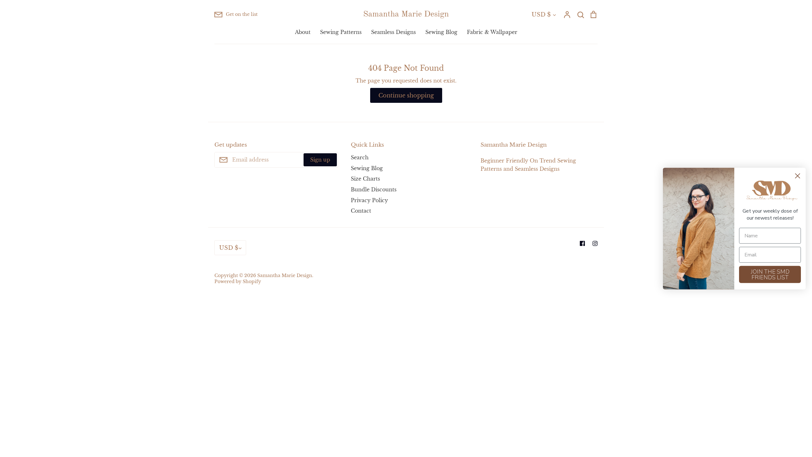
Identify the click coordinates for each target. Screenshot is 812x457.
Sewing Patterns (341, 32)
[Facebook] (582, 243)
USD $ (541, 14)
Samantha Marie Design (406, 14)
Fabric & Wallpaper (492, 32)
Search (360, 157)
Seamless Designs (393, 32)
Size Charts (365, 179)
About (303, 32)
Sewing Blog (441, 32)
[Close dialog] (797, 176)
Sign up (320, 159)
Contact (361, 211)
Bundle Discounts (373, 189)
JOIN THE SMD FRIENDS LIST (770, 274)
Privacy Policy (369, 200)
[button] (770, 191)
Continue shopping (406, 95)
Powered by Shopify (237, 281)
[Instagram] (595, 243)
